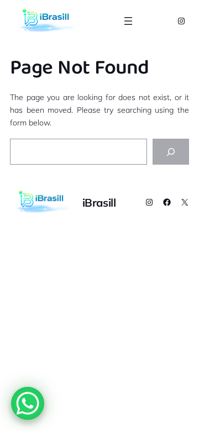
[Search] (171, 152)
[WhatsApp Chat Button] (27, 403)
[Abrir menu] (128, 21)
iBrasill (99, 202)
